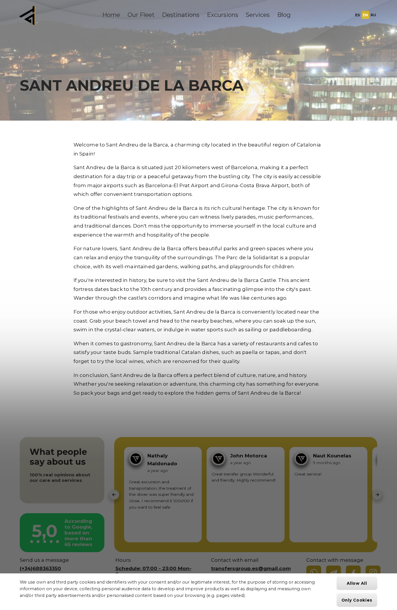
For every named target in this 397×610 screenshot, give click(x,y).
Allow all (357, 583)
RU (373, 15)
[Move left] (114, 495)
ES (357, 15)
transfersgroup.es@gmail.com (251, 568)
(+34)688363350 (40, 568)
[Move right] (377, 495)
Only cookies (356, 600)
